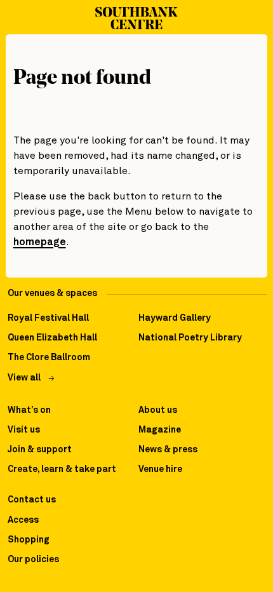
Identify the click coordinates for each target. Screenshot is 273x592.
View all (24, 377)
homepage (39, 242)
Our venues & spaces (52, 293)
